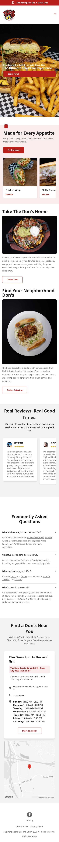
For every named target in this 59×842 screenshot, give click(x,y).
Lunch (13, 576)
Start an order (29, 730)
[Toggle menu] (55, 14)
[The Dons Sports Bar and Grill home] (9, 14)
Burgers (15, 563)
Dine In (46, 576)
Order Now (14, 150)
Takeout (5, 579)
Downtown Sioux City (14, 596)
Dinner (24, 576)
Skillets (23, 563)
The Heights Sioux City (40, 599)
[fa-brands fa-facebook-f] (29, 814)
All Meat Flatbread (35, 537)
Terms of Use (22, 826)
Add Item (9, 194)
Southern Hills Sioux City (18, 599)
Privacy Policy (36, 826)
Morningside (30, 596)
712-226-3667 (19, 695)
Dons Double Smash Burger (21, 540)
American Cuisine (19, 560)
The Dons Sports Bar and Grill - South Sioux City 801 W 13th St (27, 678)
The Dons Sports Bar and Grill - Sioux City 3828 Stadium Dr (27, 669)
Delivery (18, 579)
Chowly (33, 836)
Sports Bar (37, 560)
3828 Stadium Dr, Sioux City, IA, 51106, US (30, 688)
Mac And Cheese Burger (21, 544)
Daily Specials (43, 563)
